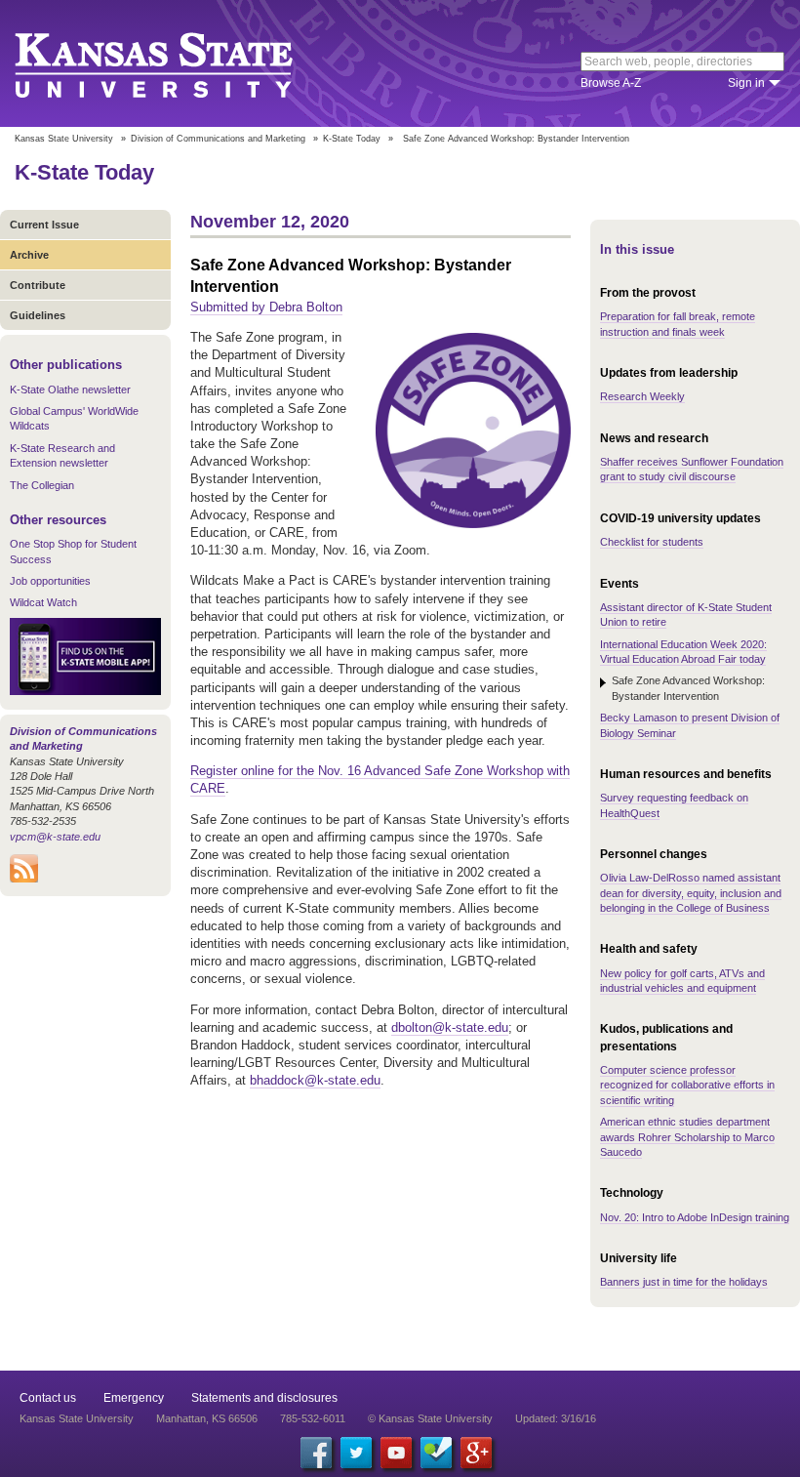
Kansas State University (178, 63)
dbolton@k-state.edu (449, 1027)
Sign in (746, 83)
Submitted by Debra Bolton (266, 307)
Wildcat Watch (43, 602)
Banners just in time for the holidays (684, 1282)
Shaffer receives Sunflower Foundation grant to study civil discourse (691, 469)
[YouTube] (396, 1452)
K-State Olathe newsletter (70, 389)
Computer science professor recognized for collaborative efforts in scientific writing (687, 1085)
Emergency (133, 1398)
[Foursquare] (436, 1452)
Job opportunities (50, 581)
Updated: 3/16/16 (555, 1418)
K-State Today (351, 139)
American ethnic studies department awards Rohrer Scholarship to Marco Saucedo (687, 1137)
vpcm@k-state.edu (55, 836)
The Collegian (42, 485)
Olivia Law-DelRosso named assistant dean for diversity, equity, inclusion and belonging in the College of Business (690, 893)
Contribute (37, 285)
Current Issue (44, 224)
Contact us (48, 1398)
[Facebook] (316, 1452)
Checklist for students (651, 542)
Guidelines (37, 315)
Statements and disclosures (264, 1398)
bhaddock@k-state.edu (315, 1080)
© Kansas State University (430, 1418)
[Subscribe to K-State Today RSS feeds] (24, 878)
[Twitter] (356, 1452)
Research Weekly (642, 396)
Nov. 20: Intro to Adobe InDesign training (694, 1217)
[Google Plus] (476, 1452)
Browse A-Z (610, 83)
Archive (29, 255)
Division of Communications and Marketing (218, 139)
